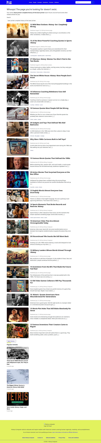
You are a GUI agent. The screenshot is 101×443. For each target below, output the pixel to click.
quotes (35, 123)
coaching (32, 108)
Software (56, 6)
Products (51, 6)
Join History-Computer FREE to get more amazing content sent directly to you (35, 2)
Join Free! (82, 2)
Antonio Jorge (48, 34)
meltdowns (37, 108)
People (34, 6)
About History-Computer (28, 441)
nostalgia (42, 139)
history (32, 123)
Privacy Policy (62, 441)
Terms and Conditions (73, 441)
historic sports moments (35, 221)
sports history (48, 59)
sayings (39, 123)
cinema (36, 191)
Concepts (39, 6)
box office (32, 191)
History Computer (48, 166)
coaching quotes (34, 59)
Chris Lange (48, 50)
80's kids (32, 139)
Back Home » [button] (11, 345)
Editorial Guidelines (50, 441)
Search (9, 21)
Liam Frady (46, 147)
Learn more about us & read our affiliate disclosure (65, 436)
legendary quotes (41, 59)
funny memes (33, 76)
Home (30, 6)
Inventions (45, 6)
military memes (47, 76)
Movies (40, 191)
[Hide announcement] (100, 2)
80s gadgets (37, 139)
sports (41, 108)
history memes (40, 76)
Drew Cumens (48, 69)
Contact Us (40, 441)
